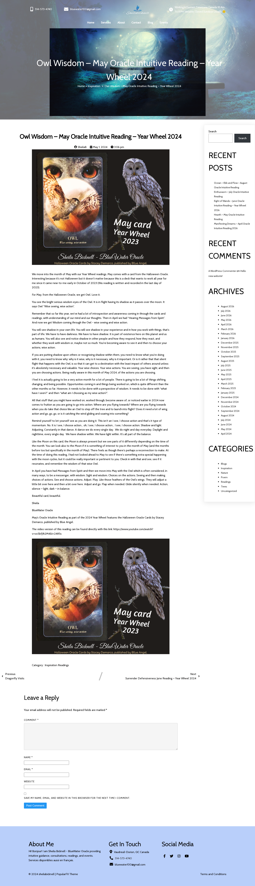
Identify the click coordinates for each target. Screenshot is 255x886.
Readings (63, 665)
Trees (224, 486)
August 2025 (227, 360)
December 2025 (230, 342)
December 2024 (230, 397)
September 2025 (230, 356)
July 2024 (226, 420)
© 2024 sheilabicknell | (42, 874)
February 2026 (228, 333)
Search (212, 131)
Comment (31, 720)
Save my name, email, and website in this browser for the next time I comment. (77, 798)
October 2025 (228, 351)
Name (28, 757)
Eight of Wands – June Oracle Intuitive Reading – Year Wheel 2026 (230, 205)
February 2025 (228, 388)
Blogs (224, 463)
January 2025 (228, 392)
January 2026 (228, 338)
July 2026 (226, 310)
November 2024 (230, 401)
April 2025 (226, 379)
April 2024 (226, 433)
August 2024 (227, 415)
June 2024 (226, 424)
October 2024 (228, 406)
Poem (224, 477)
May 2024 (226, 429)
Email (28, 769)
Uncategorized (229, 491)
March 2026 (227, 329)
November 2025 (230, 347)
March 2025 (227, 383)
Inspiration (94, 86)
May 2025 (226, 374)
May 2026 (226, 320)
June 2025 (226, 370)
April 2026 (226, 324)
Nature (224, 472)
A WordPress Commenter (222, 271)
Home (81, 86)
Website (29, 781)
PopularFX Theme (67, 874)
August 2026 (227, 306)
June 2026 (226, 315)
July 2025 (226, 365)
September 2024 (230, 411)
